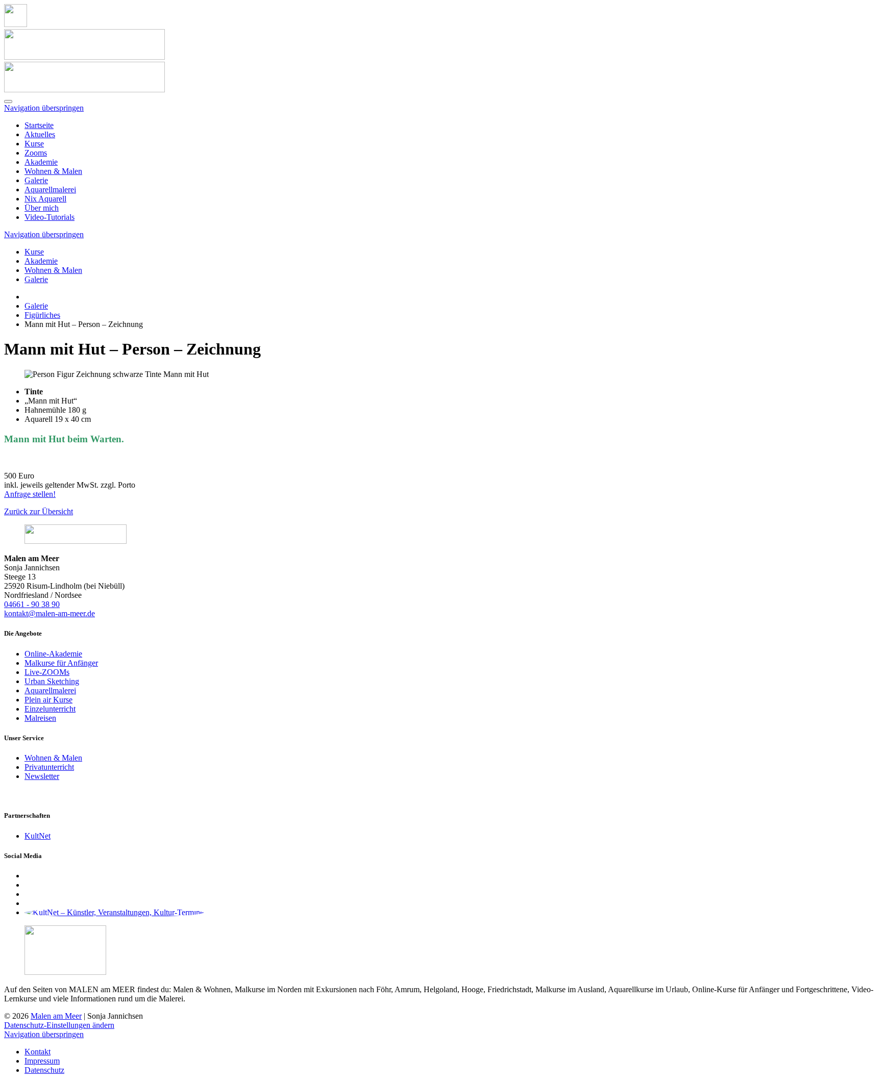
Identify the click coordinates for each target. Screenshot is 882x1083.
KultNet (37, 836)
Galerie (36, 180)
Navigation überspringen (44, 108)
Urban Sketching (51, 681)
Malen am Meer (56, 1016)
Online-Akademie (53, 653)
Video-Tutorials (49, 217)
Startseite (39, 125)
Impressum (42, 1060)
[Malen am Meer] (15, 24)
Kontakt (37, 1051)
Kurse (34, 143)
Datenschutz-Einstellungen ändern (59, 1025)
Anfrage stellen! (30, 494)
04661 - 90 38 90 (32, 604)
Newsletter (41, 776)
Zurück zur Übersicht (38, 511)
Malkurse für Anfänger (61, 663)
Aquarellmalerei (50, 189)
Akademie (41, 162)
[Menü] (8, 101)
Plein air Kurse (48, 699)
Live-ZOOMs (46, 672)
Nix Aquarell (45, 198)
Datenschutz (44, 1070)
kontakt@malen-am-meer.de (49, 613)
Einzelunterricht (50, 708)
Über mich (41, 208)
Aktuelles (39, 134)
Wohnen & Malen (53, 171)
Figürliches (42, 315)
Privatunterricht (49, 767)
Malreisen (40, 718)
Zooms (35, 152)
